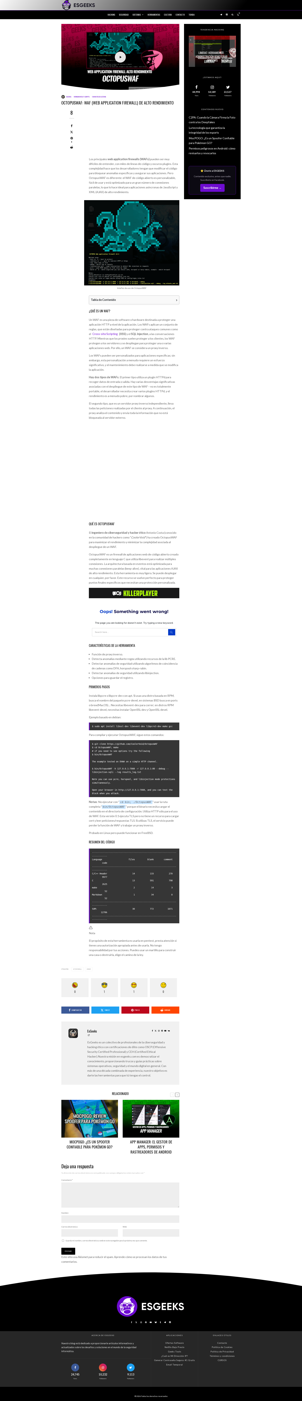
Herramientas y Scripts (81, 97)
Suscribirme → (212, 187)
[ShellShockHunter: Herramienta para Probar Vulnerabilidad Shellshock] (212, 51)
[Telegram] (221, 14)
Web (125, 1227)
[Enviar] (71, 147)
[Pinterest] (145, 1322)
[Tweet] (71, 132)
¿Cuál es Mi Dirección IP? (174, 1356)
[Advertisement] (134, 134)
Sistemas (136, 14)
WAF (89, 969)
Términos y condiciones (222, 1356)
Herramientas (154, 14)
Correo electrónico (69, 1227)
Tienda (192, 14)
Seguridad (124, 14)
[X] (136, 1322)
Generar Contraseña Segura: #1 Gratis (174, 1360)
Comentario (67, 1180)
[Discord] (227, 14)
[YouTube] (150, 1322)
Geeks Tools (174, 1351)
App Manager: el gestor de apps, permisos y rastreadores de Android (151, 1146)
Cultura (168, 14)
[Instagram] (141, 1322)
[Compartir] (71, 125)
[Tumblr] (160, 1322)
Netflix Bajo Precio (175, 1347)
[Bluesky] (155, 1322)
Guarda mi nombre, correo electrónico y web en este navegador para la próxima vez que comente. (106, 1240)
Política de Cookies (222, 1347)
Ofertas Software (174, 1343)
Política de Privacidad (222, 1351)
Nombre (64, 1213)
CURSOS (222, 1360)
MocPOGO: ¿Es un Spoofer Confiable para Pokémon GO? (90, 1144)
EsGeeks (68, 97)
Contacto (180, 14)
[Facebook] (131, 1322)
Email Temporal (174, 1364)
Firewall (78, 969)
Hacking (111, 14)
